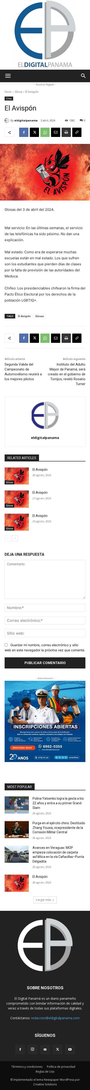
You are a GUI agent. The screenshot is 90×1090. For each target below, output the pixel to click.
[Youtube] (70, 1049)
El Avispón (24, 316)
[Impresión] (66, 132)
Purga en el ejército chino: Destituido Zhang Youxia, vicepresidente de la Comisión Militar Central (59, 827)
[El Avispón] (17, 476)
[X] (34, 132)
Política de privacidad (61, 1067)
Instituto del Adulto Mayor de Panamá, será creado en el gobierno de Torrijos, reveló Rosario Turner (66, 374)
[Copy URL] (76, 132)
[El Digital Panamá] (45, 35)
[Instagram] (32, 1049)
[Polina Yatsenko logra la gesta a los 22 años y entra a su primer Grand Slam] (17, 805)
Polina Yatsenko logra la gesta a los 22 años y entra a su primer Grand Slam (58, 803)
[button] (7, 76)
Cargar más (43, 900)
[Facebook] (23, 132)
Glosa (18, 92)
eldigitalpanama (26, 120)
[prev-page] (7, 538)
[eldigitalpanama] (8, 120)
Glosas (39, 316)
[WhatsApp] (45, 132)
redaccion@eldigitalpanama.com (55, 1018)
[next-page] (15, 538)
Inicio (8, 92)
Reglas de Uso (45, 1072)
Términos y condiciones (26, 1067)
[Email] (55, 132)
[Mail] (45, 1049)
